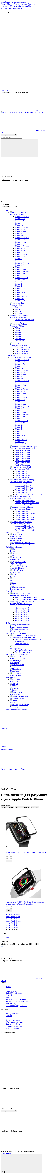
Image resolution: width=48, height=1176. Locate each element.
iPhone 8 (18, 290)
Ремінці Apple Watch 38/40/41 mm (28, 597)
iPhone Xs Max (20, 280)
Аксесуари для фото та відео (17, 654)
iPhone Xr (18, 286)
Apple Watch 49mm (22, 450)
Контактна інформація (19, 6)
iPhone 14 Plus (20, 250)
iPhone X (18, 284)
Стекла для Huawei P (23, 511)
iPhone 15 (18, 244)
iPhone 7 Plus (20, 292)
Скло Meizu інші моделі (24, 530)
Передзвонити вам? (9, 135)
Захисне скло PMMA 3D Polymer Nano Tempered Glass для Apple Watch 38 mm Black (25, 903)
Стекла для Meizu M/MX (24, 528)
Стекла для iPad (21, 471)
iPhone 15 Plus (20, 242)
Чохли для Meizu (21, 353)
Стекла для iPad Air (22, 473)
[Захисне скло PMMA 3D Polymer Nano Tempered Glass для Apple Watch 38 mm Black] (26, 880)
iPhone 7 (18, 294)
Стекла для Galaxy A (23, 486)
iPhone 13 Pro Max (22, 254)
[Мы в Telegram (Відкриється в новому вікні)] (18, 70)
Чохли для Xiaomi (22, 349)
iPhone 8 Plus (20, 288)
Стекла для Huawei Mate (24, 517)
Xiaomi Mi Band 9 (22, 608)
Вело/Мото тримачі (22, 652)
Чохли (8, 210)
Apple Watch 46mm (22, 452)
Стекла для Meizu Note (24, 526)
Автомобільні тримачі (23, 650)
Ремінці (9, 591)
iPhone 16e (19, 236)
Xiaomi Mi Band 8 (22, 610)
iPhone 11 (18, 276)
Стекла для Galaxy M (23, 492)
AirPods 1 (18, 328)
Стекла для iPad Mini (23, 477)
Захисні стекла (11, 355)
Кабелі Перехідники (14, 547)
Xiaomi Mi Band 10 (22, 606)
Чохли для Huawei (22, 351)
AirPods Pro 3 (20, 341)
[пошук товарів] (19, 148)
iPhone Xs (19, 282)
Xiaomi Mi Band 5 (22, 616)
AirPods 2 (18, 330)
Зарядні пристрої (12, 532)
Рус (7, 14)
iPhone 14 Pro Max (22, 246)
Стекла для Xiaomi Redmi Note (27, 503)
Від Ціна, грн (6, 944)
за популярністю (8, 807)
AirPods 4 (18, 334)
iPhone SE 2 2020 (21, 278)
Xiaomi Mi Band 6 (22, 614)
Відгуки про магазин (14, 1026)
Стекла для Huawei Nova (24, 520)
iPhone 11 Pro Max (22, 271)
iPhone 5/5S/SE (21, 301)
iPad (16, 307)
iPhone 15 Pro (20, 240)
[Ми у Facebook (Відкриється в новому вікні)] (18, 52)
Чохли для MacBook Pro (24, 320)
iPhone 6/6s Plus (21, 297)
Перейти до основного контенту (14, 2)
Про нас (10, 4)
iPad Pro (18, 311)
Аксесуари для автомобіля (16, 633)
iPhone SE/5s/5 (20, 444)
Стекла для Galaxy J (23, 490)
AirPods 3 (18, 332)
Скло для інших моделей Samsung (28, 494)
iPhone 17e (19, 225)
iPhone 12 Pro (20, 265)
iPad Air (18, 309)
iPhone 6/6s (19, 299)
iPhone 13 (18, 259)
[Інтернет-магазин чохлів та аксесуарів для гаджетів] (12, 956)
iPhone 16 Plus (20, 231)
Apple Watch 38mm (22, 465)
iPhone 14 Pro (20, 248)
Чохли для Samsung (22, 347)
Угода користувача (14, 8)
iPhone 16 (18, 233)
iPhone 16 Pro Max (22, 227)
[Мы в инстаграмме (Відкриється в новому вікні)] (18, 34)
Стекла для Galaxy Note (24, 488)
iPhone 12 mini (20, 269)
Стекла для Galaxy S (23, 484)
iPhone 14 (18, 252)
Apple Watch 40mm (22, 463)
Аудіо (8, 623)
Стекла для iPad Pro (22, 475)
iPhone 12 (18, 267)
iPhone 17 (18, 223)
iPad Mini (18, 313)
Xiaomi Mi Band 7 (22, 612)
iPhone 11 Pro (20, 273)
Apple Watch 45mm (22, 454)
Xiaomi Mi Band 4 (22, 618)
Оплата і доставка (21, 4)
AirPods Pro (19, 337)
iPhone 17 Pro (20, 219)
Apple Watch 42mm (22, 459)
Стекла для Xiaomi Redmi (25, 501)
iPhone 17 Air (20, 221)
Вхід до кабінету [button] (12, 1014)
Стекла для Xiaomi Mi (23, 505)
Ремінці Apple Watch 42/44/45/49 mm (29, 600)
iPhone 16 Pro (20, 229)
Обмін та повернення (14, 1022)
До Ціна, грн (23, 944)
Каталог (4, 4)
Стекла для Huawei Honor (25, 513)
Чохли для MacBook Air (24, 322)
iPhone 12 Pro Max (22, 263)
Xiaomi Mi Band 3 (22, 621)
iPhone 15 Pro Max (22, 238)
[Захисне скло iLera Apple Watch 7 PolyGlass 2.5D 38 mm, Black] (26, 828)
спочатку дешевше (22, 807)
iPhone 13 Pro (20, 257)
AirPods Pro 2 (20, 339)
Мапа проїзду (6, 1153)
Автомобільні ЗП (22, 644)
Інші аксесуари (11, 677)
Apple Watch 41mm (22, 461)
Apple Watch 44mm (22, 456)
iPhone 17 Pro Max (22, 217)
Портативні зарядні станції (16, 709)
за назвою (35, 807)
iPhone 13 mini (20, 261)
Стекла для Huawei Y (23, 515)
